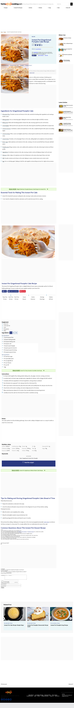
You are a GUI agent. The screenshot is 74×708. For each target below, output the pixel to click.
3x (16, 332)
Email (2, 586)
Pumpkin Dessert (28, 65)
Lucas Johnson (38, 49)
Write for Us (57, 695)
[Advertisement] (37, 19)
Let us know (27, 465)
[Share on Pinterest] (40, 45)
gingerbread (36, 52)
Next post (70, 684)
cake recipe (46, 522)
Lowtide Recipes (30, 695)
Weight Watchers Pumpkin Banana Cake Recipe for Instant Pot (31, 189)
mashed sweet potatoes (22, 531)
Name (2, 584)
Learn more (32, 72)
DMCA (38, 695)
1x (11, 332)
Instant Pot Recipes (5, 65)
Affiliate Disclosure (44, 695)
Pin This (23, 291)
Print (35, 55)
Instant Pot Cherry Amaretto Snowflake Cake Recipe (31, 370)
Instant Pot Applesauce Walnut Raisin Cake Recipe (31, 470)
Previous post (4, 684)
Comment (2, 575)
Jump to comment (14, 291)
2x (13, 332)
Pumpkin (22, 65)
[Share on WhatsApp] (42, 45)
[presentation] (3, 618)
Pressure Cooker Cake (14, 65)
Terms (35, 695)
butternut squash (31, 531)
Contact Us (52, 695)
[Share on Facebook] (35, 45)
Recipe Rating (3, 573)
